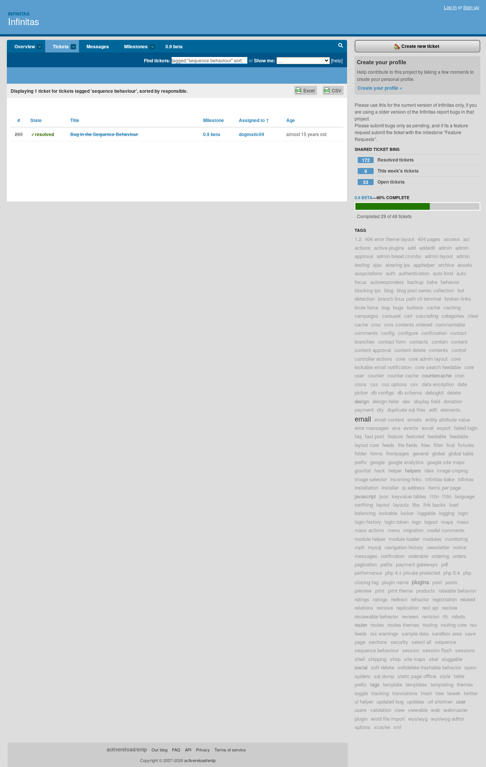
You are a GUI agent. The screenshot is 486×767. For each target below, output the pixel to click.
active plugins (389, 247)
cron (459, 375)
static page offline (417, 676)
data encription (438, 384)
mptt (359, 547)
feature (395, 436)
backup (415, 281)
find (450, 444)
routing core (454, 624)
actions (363, 247)
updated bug (390, 701)
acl (466, 238)
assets (465, 264)
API (188, 749)
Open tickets (384, 181)
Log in (450, 7)
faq (358, 436)
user (460, 701)
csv (414, 384)
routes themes (403, 624)
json (383, 496)
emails (414, 419)
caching (452, 307)
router (361, 624)
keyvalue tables (409, 496)
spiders (363, 676)
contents (438, 349)
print (380, 590)
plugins (420, 582)
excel (428, 427)
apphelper (424, 264)
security (399, 641)
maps (447, 521)
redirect (399, 599)
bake (432, 281)
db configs (382, 392)
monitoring (456, 538)
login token (397, 521)
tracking (380, 693)
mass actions (369, 530)
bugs (398, 307)
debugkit (434, 392)
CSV (336, 90)
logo (416, 521)
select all (421, 641)
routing (430, 624)
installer (390, 487)
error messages (372, 427)
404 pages (429, 238)
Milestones (132, 47)
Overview (21, 47)
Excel (309, 90)
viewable (418, 709)
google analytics (406, 462)
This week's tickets (391, 170)
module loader (404, 538)
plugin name (395, 582)
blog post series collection (425, 290)
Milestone (213, 120)
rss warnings (384, 633)
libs (416, 504)
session (410, 650)
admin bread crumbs (399, 256)
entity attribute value (447, 419)
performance (368, 572)
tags (375, 684)
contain (440, 341)
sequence (445, 641)
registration (444, 599)
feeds (388, 444)
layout (383, 504)
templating (442, 684)
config (387, 332)
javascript (365, 496)
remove (385, 607)
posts (451, 582)
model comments (446, 530)
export (444, 427)
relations (364, 607)
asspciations (368, 273)
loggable (426, 513)
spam (470, 667)
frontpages (397, 453)
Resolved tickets (388, 159)
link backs (434, 504)
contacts (418, 341)
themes (465, 684)
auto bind (443, 273)
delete (454, 392)
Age (290, 120)
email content (389, 419)
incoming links (406, 479)
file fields (408, 444)
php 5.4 (451, 572)
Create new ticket (419, 46)
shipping (377, 658)
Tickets (57, 47)
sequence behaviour (377, 650)
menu (394, 530)
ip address (413, 487)
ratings (380, 599)
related (467, 599)
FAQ (176, 749)
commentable (450, 324)
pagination (366, 564)
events (411, 427)
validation (380, 709)
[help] (336, 60)
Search (341, 46)
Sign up (471, 7)
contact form (392, 341)
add (412, 247)
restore (449, 607)
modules (432, 538)
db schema (410, 392)
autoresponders (387, 281)
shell (360, 658)
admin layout (439, 256)
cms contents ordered (408, 324)
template (392, 684)
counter (376, 375)
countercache (436, 375)
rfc (445, 616)
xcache (382, 727)
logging (446, 513)
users (361, 709)
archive (446, 264)
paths (386, 564)
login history (368, 521)
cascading (427, 315)
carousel (391, 315)
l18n (446, 496)
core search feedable (438, 367)
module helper (370, 538)
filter (438, 444)
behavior (450, 281)
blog (388, 290)
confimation (434, 332)
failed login (466, 427)
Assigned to (254, 120)
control (458, 349)
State (36, 120)
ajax (377, 264)
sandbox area (447, 633)
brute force (366, 307)
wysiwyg (418, 718)
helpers (413, 470)
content (459, 341)
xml (397, 727)
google (377, 462)
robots (458, 616)
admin (445, 247)
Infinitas (19, 13)
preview (363, 590)
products (425, 590)
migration (413, 530)
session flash (437, 650)
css (374, 384)
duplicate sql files (406, 409)
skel (433, 658)
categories (453, 315)
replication (407, 607)
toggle (361, 693)
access (452, 238)
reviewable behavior (376, 616)
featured (415, 436)
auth (390, 273)
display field (427, 401)
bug (386, 307)
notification (393, 555)
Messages (98, 46)
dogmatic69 (251, 134)
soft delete (382, 667)
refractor (420, 599)
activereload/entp (127, 749)
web (435, 709)
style (445, 676)
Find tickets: (157, 60)
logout (431, 521)
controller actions (373, 358)
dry (380, 409)
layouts (401, 504)
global (438, 453)
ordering (440, 555)
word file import (388, 718)
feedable (437, 436)
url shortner (440, 701)
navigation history (404, 547)
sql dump (384, 676)
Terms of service (230, 749)
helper (395, 470)
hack (379, 470)
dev (406, 401)
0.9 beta (174, 46)
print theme (400, 590)
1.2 (358, 238)
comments (366, 332)
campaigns (367, 315)
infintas (466, 479)
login (463, 513)
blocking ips (368, 290)
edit (433, 409)
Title (74, 120)
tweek (454, 693)
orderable (418, 555)
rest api (430, 607)
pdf (444, 564)
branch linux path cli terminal (409, 298)
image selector (371, 479)
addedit (427, 247)
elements (450, 409)
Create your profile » (380, 87)
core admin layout (428, 358)
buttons (415, 307)
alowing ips (397, 264)
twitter (471, 693)
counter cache (402, 375)
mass (463, 521)
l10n (434, 496)
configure (408, 332)
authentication (414, 273)
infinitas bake (439, 479)
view (399, 709)
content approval (373, 349)
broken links (458, 298)
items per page (444, 487)
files (425, 444)
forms (376, 453)
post (437, 582)
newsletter (438, 547)
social (361, 667)
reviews (410, 616)
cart (408, 315)
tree (440, 693)
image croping (452, 470)
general (421, 453)
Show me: (264, 60)
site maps (415, 658)
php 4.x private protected (412, 572)
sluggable (452, 658)
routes (377, 624)
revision (430, 616)
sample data (415, 633)
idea (429, 470)
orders (459, 555)
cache (433, 307)
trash (426, 693)
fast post (374, 436)
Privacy (203, 749)
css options (394, 384)
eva (396, 427)
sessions (465, 650)
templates (416, 684)
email (363, 418)
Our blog (159, 749)
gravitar (363, 470)
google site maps (446, 462)
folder (361, 453)
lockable (388, 513)
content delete (410, 349)
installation (366, 487)
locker (407, 513)
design (362, 401)
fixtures (466, 444)
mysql (374, 547)
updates (415, 701)
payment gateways (417, 564)
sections (378, 641)
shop (395, 658)
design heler (385, 401)
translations (405, 693)
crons (361, 384)
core (400, 358)
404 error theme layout (389, 238)
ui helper (364, 701)
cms (376, 324)
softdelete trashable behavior (429, 667)
